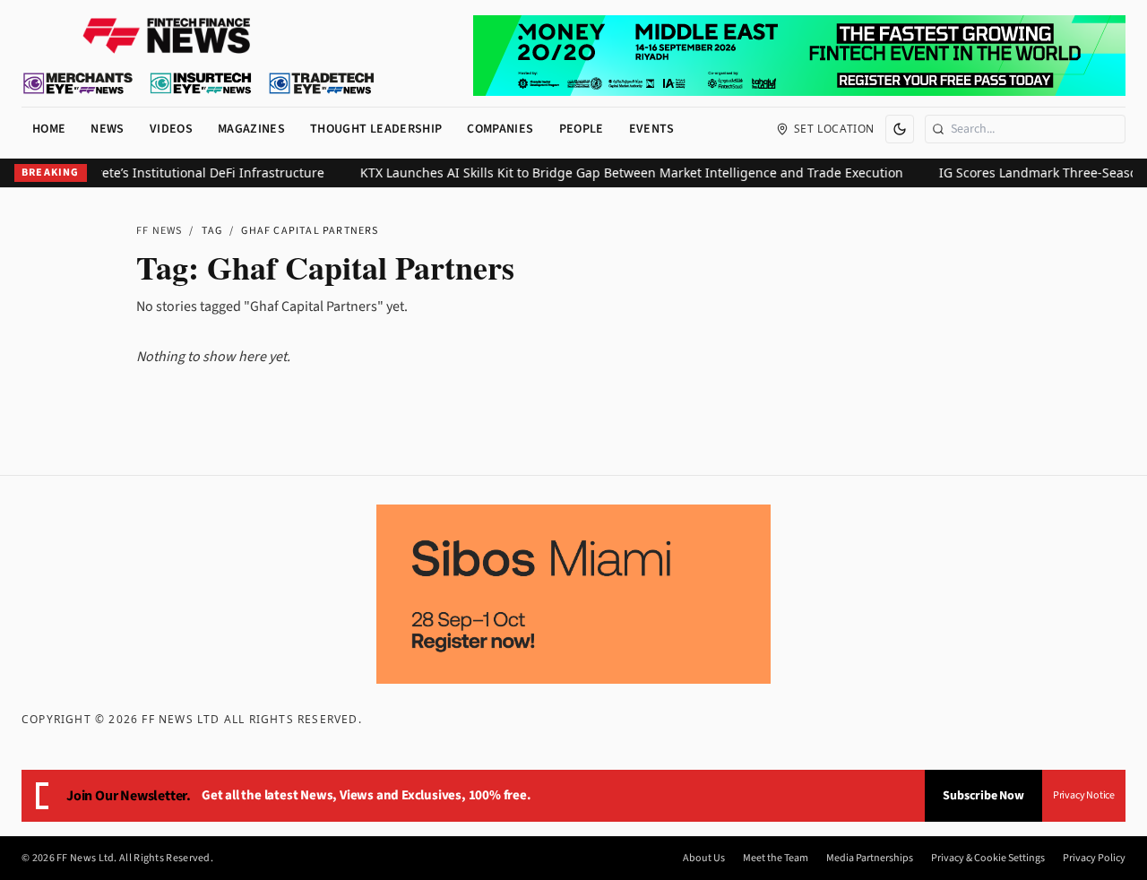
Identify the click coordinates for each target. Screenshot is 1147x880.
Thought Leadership (376, 129)
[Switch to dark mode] (899, 129)
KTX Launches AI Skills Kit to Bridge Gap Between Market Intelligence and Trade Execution (621, 172)
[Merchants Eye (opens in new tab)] (78, 83)
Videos (171, 129)
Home (48, 129)
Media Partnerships (869, 858)
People (581, 129)
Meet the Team (775, 858)
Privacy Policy (1094, 858)
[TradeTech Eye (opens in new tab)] (322, 83)
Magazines (251, 129)
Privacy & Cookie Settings (988, 858)
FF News (159, 230)
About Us (704, 858)
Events (652, 129)
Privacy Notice (1084, 795)
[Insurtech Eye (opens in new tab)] (200, 83)
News (107, 129)
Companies (500, 129)
